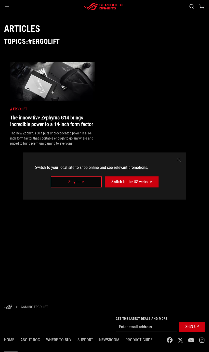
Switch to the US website (131, 181)
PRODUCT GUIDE (138, 339)
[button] (7, 6)
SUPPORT (85, 339)
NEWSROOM (109, 339)
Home (9, 339)
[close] (179, 160)
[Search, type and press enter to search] (192, 6)
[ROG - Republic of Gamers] (104, 6)
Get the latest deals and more (141, 319)
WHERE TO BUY (58, 339)
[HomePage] (8, 307)
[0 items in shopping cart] (202, 6)
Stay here (76, 181)
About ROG (30, 339)
